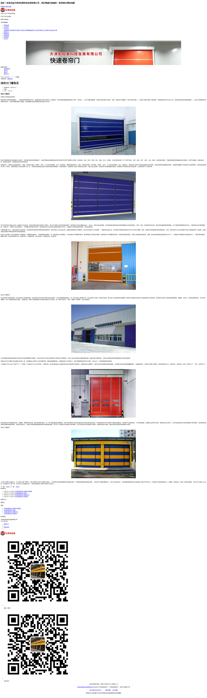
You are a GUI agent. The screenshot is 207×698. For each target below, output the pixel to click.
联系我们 (3, 6)
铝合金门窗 (53, 30)
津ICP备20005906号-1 (95, 690)
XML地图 (115, 690)
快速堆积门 (7, 30)
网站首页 (6, 25)
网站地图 (8, 6)
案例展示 (6, 33)
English (6, 38)
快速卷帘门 (13, 30)
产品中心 (6, 28)
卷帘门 (24, 30)
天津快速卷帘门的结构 (21, 496)
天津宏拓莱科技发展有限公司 (85, 687)
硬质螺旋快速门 (30, 30)
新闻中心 (6, 32)
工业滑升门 (47, 30)
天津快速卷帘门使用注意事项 (23, 491)
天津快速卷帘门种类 (21, 493)
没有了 (8, 486)
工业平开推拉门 (39, 30)
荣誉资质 (6, 35)
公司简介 (6, 27)
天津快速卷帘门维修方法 (22, 494)
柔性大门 (19, 30)
